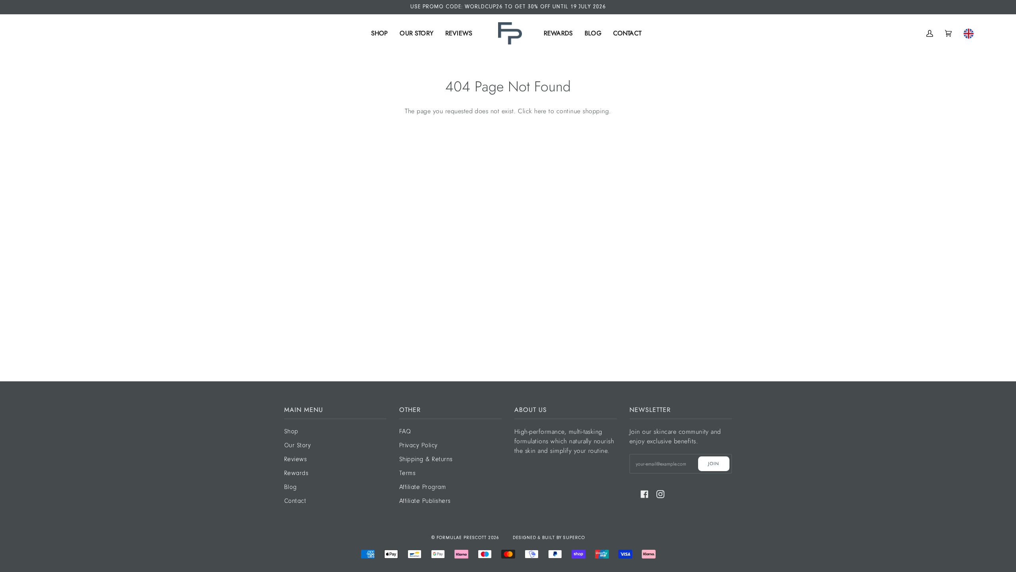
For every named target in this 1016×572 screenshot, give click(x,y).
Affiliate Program (422, 487)
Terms (407, 473)
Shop (291, 432)
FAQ (405, 432)
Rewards (296, 473)
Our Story (297, 446)
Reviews (295, 459)
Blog (290, 487)
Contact (295, 501)
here (540, 111)
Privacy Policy (418, 446)
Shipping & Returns (426, 459)
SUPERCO (574, 538)
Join (713, 463)
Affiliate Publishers (425, 501)
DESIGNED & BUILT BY (538, 538)
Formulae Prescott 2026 (468, 538)
